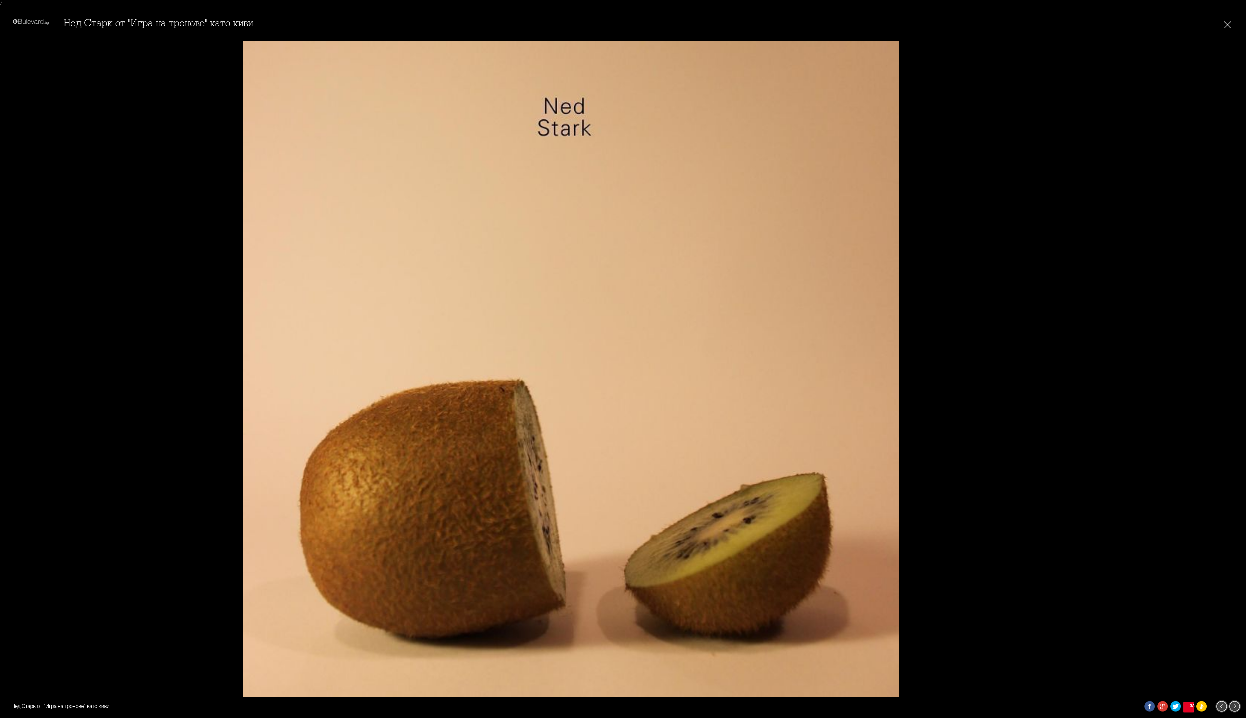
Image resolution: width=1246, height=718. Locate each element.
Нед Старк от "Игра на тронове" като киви (158, 23)
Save (1192, 705)
